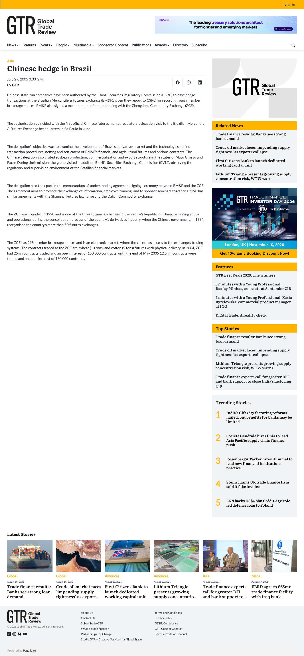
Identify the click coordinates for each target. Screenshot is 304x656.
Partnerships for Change (96, 634)
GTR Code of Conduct (168, 629)
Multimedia (82, 45)
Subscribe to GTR (92, 623)
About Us (87, 613)
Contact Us (88, 618)
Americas (112, 576)
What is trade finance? (95, 629)
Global (12, 576)
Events (44, 45)
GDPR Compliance (166, 623)
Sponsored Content (113, 45)
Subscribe (199, 45)
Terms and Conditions (168, 613)
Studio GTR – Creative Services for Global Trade (111, 639)
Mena (255, 576)
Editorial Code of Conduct (171, 634)
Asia (10, 61)
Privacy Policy (163, 618)
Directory (180, 45)
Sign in (290, 4)
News (11, 45)
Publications (141, 45)
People (61, 45)
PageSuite (29, 650)
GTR (15, 85)
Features (29, 45)
